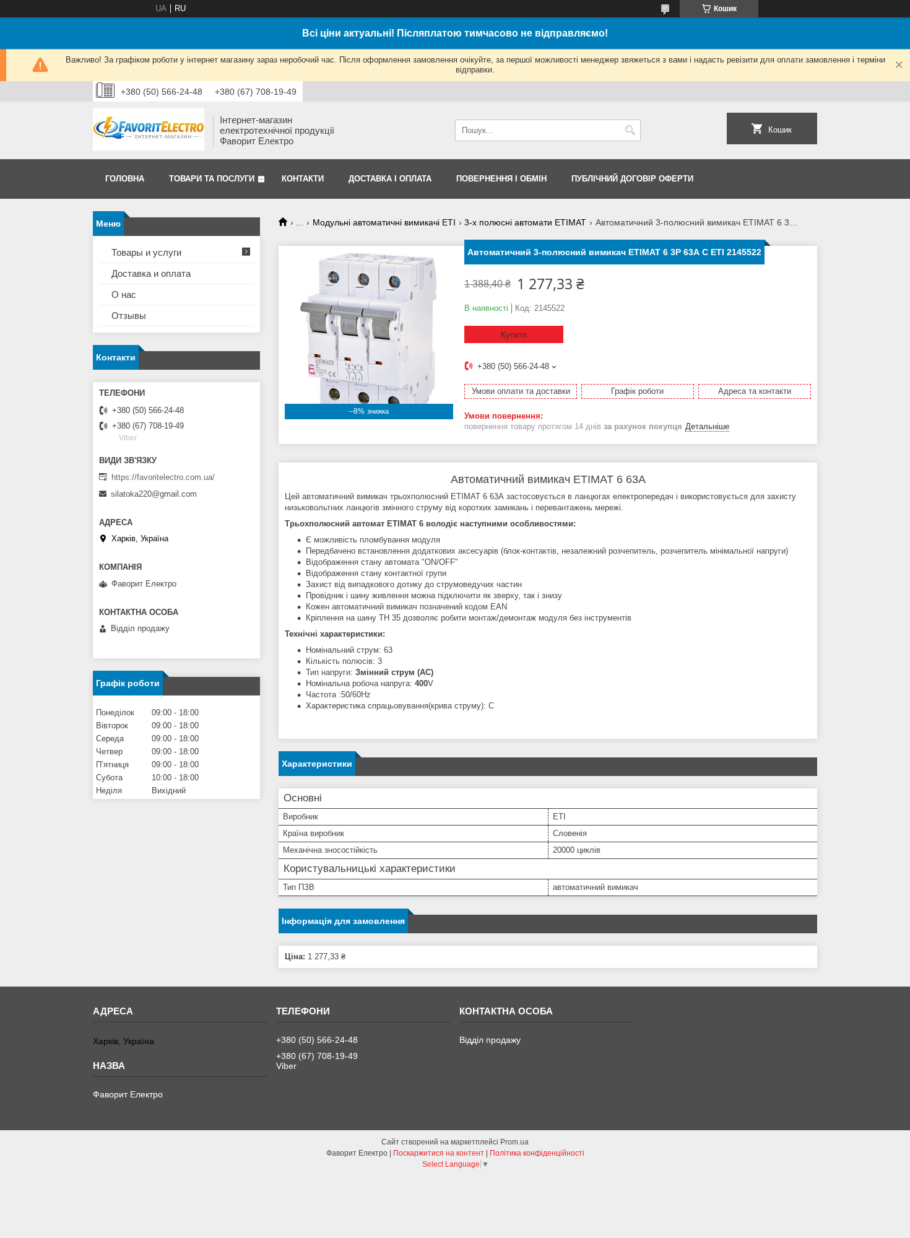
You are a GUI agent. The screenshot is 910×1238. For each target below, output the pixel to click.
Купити (514, 334)
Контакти (303, 178)
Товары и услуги (146, 252)
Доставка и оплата (151, 273)
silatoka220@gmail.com (154, 494)
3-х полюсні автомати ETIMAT (525, 222)
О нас (123, 294)
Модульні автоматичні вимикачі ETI (384, 222)
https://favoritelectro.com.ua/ (163, 477)
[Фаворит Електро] (148, 130)
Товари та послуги (211, 178)
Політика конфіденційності (537, 1153)
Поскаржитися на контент (438, 1153)
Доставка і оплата (390, 178)
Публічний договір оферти (632, 178)
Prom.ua (514, 1142)
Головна (124, 178)
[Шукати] (630, 130)
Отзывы (128, 315)
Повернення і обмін (501, 178)
